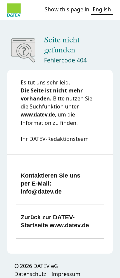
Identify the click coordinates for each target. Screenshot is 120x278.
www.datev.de (38, 114)
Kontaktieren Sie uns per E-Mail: (50, 183)
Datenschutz (30, 274)
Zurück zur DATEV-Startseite (55, 221)
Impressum (65, 274)
